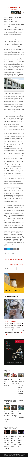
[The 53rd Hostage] (14, 407)
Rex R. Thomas (14, 21)
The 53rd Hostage (14, 414)
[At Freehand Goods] (14, 375)
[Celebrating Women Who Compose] (21, 432)
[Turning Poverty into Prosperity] (7, 375)
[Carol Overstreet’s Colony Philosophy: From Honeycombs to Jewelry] (21, 375)
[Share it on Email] (14, 249)
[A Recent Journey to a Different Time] (7, 407)
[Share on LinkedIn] (11, 249)
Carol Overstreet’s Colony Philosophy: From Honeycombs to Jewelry (21, 387)
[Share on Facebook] (5, 249)
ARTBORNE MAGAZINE (14, 7)
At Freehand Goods (14, 381)
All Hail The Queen (10, 321)
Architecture (7, 252)
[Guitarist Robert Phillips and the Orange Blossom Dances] (7, 432)
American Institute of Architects (16, 252)
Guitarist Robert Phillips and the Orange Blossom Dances (7, 443)
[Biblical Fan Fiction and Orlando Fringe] (14, 432)
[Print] (17, 249)
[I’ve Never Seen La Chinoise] (21, 407)
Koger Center (6, 253)
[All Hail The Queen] (14, 309)
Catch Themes (21, 455)
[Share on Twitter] (8, 249)
